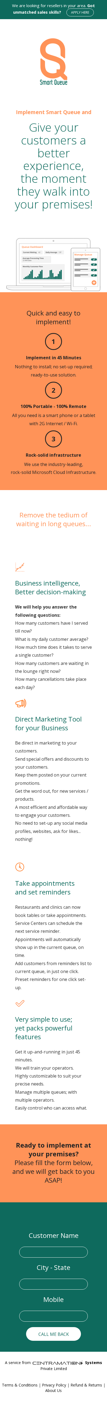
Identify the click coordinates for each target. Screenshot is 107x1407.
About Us (53, 1390)
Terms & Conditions (20, 1385)
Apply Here (80, 12)
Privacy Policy (54, 1385)
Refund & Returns (86, 1385)
